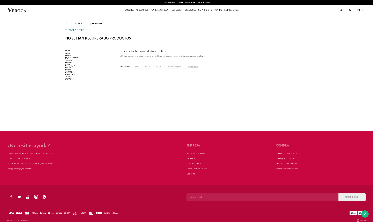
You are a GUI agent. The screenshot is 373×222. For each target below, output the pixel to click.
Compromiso (175, 66)
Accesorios (142, 10)
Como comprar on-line (286, 153)
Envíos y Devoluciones (287, 163)
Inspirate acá (231, 10)
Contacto (190, 173)
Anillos (147, 66)
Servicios (203, 10)
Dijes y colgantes (70, 66)
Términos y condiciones (287, 168)
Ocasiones (190, 10)
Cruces (67, 64)
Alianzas (68, 55)
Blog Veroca (192, 158)
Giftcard (68, 80)
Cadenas (68, 59)
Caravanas (68, 60)
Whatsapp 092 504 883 (18, 158)
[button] (341, 10)
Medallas (68, 62)
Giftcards (216, 10)
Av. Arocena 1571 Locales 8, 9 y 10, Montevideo (30, 163)
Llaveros (68, 69)
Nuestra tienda (193, 163)
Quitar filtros (193, 66)
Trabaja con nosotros (196, 168)
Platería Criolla (159, 10)
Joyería (129, 10)
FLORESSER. (176, 10)
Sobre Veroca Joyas (195, 153)
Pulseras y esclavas (71, 57)
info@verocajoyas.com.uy (19, 168)
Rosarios (68, 67)
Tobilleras (68, 71)
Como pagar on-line (285, 158)
